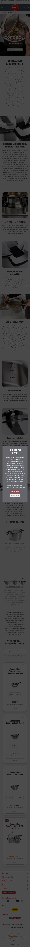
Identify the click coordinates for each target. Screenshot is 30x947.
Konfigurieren (15, 495)
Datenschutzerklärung (18, 487)
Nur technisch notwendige (15, 498)
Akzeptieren (15, 491)
